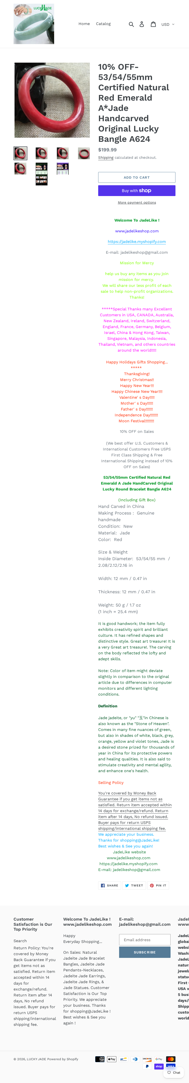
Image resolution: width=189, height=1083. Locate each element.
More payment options (137, 202)
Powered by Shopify (62, 1059)
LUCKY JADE (36, 1059)
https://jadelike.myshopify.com (137, 241)
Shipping (105, 157)
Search (20, 940)
